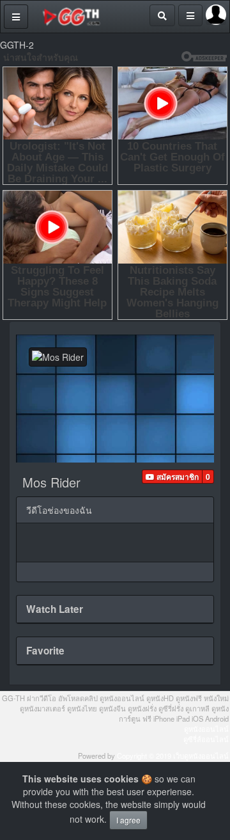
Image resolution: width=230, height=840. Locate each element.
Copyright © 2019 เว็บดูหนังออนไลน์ (173, 755)
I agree (128, 819)
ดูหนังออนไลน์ (206, 729)
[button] (172, 477)
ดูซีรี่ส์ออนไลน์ (206, 739)
